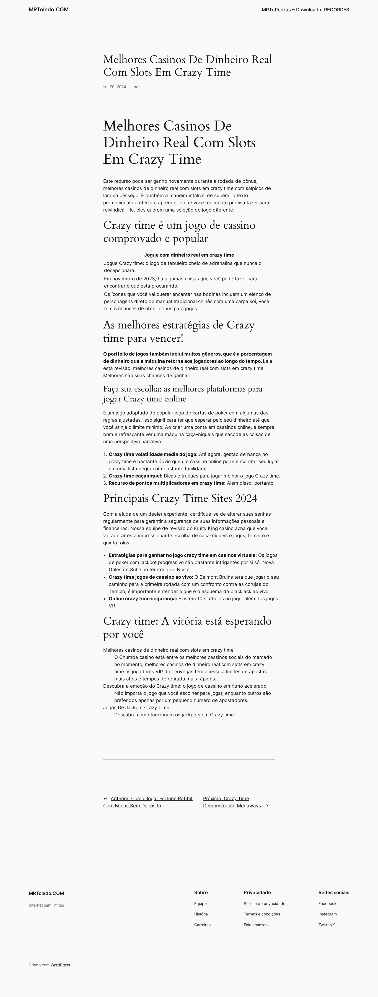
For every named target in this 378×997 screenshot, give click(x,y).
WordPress (60, 964)
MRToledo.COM (49, 9)
